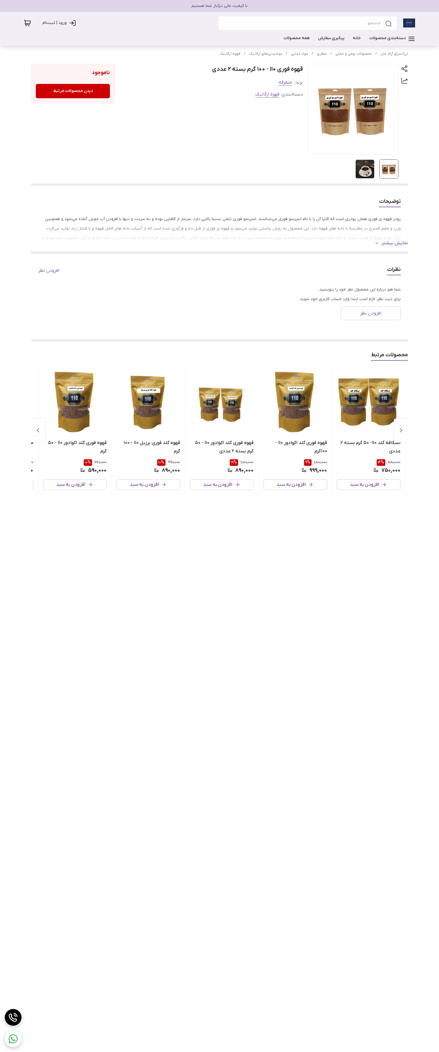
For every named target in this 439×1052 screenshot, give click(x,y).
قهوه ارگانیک (230, 53)
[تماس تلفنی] (13, 1017)
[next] (38, 430)
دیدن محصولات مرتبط (73, 91)
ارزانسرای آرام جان (394, 53)
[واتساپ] (13, 1039)
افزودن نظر (48, 271)
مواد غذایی (299, 53)
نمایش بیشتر (395, 243)
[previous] (401, 430)
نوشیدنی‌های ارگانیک (265, 53)
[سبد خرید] (27, 23)
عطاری (322, 53)
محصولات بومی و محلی (353, 53)
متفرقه (285, 82)
